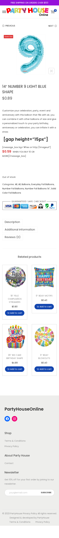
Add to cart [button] (16, 312)
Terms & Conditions (15, 440)
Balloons (26, 184)
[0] (52, 12)
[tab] (29, 222)
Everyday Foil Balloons (42, 184)
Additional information (20, 229)
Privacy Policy (12, 446)
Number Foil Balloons (13, 188)
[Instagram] (14, 418)
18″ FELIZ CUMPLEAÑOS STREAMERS (15, 299)
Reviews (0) (13, 237)
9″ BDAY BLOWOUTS (44, 357)
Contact (9, 463)
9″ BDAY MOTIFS (44, 295)
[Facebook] (7, 418)
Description (12, 222)
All (16, 184)
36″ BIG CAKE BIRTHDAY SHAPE (14, 357)
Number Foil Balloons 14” (37, 188)
